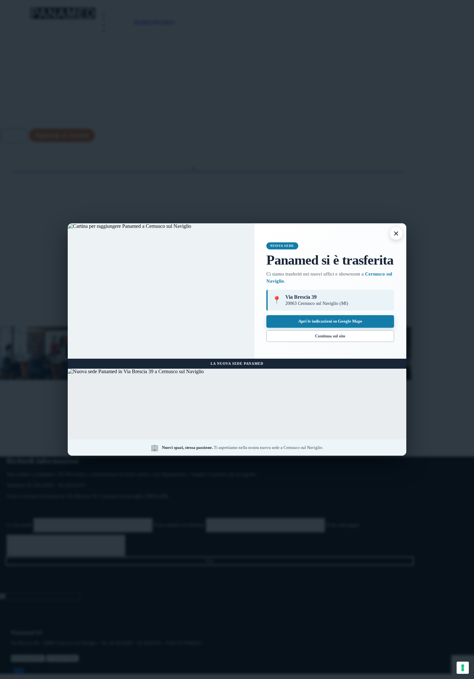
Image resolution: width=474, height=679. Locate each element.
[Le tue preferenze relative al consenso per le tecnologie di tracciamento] (463, 668)
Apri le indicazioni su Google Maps (330, 321)
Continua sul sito (330, 336)
